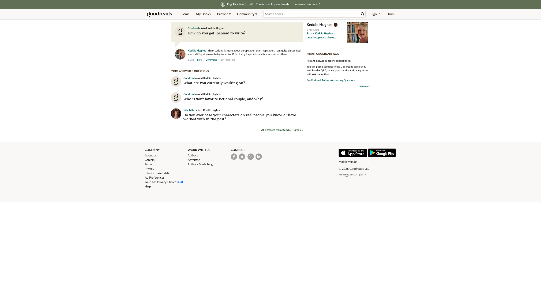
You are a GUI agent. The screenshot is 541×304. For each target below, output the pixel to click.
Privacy (149, 168)
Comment (211, 59)
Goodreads (194, 28)
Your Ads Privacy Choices (161, 182)
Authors (193, 155)
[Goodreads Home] (159, 14)
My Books (203, 14)
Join (391, 14)
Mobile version (348, 161)
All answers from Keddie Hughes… (282, 130)
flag (301, 59)
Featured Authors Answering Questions (333, 80)
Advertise (194, 160)
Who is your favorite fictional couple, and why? (223, 99)
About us (151, 155)
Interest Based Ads (157, 173)
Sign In (375, 14)
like (199, 59)
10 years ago (228, 59)
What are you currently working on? (214, 83)
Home (185, 14)
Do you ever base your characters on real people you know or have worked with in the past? (239, 117)
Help (148, 186)
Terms (148, 164)
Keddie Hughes (197, 50)
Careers (149, 160)
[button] (224, 14)
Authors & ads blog (200, 164)
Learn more (364, 86)
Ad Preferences (154, 177)
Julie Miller (189, 110)
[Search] (363, 14)
